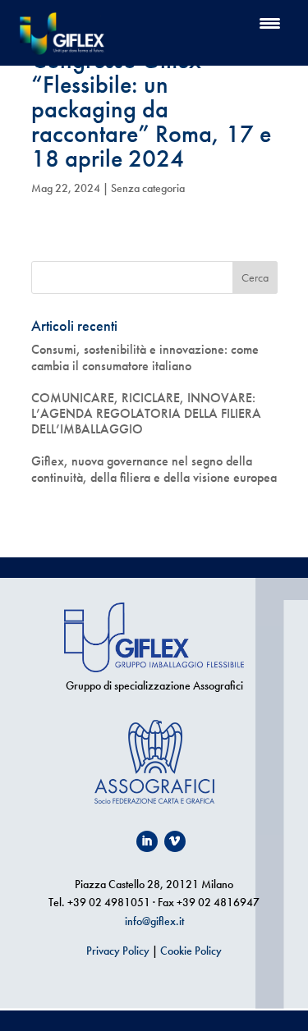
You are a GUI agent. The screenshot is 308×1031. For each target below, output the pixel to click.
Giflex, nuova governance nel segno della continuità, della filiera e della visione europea (154, 468)
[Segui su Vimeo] (175, 841)
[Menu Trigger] (269, 22)
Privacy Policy (117, 950)
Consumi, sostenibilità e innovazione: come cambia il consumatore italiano (145, 357)
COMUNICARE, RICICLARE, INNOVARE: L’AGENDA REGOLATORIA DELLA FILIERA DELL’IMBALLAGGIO (146, 414)
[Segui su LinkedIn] (147, 841)
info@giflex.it (154, 921)
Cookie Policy (191, 950)
